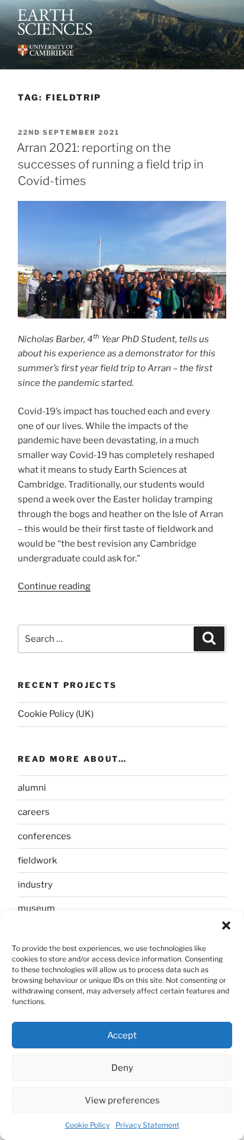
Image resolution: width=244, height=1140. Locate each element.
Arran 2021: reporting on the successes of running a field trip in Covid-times (110, 164)
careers (34, 812)
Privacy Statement (147, 1124)
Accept (122, 1035)
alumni (32, 787)
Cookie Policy (87, 1124)
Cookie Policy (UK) (56, 714)
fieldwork (37, 860)
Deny (122, 1068)
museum (36, 908)
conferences (44, 836)
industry (35, 884)
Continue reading (54, 586)
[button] (226, 925)
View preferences (122, 1100)
